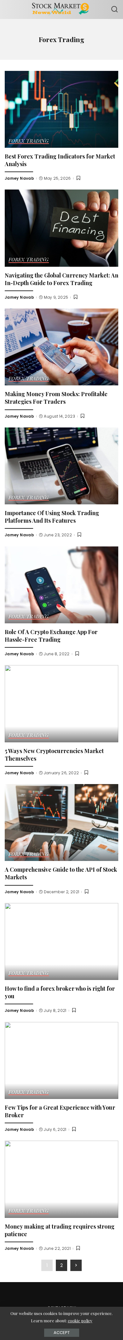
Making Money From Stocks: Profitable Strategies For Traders (56, 397)
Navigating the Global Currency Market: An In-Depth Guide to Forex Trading (61, 278)
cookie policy (80, 1320)
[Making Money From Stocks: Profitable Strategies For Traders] (61, 347)
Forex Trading (29, 141)
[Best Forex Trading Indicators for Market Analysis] (61, 109)
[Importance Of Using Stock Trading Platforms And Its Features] (61, 465)
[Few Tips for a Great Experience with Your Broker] (61, 1060)
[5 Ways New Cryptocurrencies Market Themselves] (61, 703)
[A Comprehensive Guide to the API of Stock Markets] (61, 822)
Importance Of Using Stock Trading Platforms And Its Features (52, 516)
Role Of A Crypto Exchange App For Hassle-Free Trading (51, 635)
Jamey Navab (19, 178)
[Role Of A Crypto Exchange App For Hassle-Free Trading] (61, 584)
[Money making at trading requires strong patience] (61, 1179)
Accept (62, 1333)
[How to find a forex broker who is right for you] (61, 941)
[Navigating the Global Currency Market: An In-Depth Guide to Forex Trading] (61, 228)
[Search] (114, 9)
